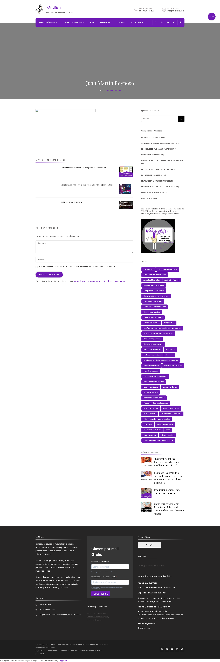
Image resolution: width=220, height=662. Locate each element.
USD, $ (149, 545)
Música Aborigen (150, 408)
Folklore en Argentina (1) (71, 202)
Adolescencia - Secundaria (154, 274)
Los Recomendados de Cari (152, 175)
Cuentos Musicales (151, 323)
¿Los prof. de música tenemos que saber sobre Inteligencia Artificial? (167, 462)
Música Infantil (149, 414)
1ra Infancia (148, 269)
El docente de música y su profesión (157, 149)
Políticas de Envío (94, 620)
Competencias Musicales (153, 290)
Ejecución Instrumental (153, 344)
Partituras (147, 424)
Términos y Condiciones (97, 613)
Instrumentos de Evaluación (155, 376)
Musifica (53, 7)
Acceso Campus (137, 22)
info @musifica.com (47, 609)
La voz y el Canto (170, 387)
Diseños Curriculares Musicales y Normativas (162, 328)
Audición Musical (171, 280)
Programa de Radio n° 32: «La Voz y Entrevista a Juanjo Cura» (87, 184)
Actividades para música (151, 137)
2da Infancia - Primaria (167, 269)
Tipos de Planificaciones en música (158, 440)
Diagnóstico (169, 323)
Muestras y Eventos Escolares (155, 403)
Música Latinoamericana (171, 414)
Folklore (169, 355)
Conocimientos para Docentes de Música (159, 143)
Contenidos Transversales (154, 307)
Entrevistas (170, 349)
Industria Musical (150, 371)
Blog (92, 22)
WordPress (89, 651)
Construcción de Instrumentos (156, 296)
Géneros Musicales (151, 365)
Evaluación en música (152, 355)
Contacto (121, 22)
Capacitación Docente (48, 22)
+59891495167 (46, 604)
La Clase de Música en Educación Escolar (158, 169)
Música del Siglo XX (171, 408)
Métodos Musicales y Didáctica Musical (158, 187)
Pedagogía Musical (165, 424)
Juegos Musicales (150, 387)
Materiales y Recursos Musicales (155, 181)
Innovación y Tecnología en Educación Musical (162, 161)
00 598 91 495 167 (146, 11)
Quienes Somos (105, 22)
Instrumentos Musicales (153, 381)
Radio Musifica (147, 199)
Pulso (168, 430)
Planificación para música (152, 193)
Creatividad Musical (151, 312)
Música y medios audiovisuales (156, 419)
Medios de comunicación (154, 397)
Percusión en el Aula (152, 430)
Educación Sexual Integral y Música (158, 333)
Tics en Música (167, 435)
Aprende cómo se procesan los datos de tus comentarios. (99, 281)
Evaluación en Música (150, 155)
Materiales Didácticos (73, 22)
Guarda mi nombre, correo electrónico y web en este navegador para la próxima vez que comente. (77, 266)
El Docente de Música (152, 349)
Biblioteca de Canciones (153, 285)
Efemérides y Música (152, 339)
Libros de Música (150, 392)
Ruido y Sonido (149, 435)
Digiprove (63, 660)
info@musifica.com (175, 11)
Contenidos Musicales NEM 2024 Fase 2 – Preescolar (83, 167)
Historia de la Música (173, 365)
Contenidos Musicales (152, 301)
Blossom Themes (67, 651)
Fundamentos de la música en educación (160, 360)
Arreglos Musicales (151, 280)
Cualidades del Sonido (153, 317)
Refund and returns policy (98, 616)
